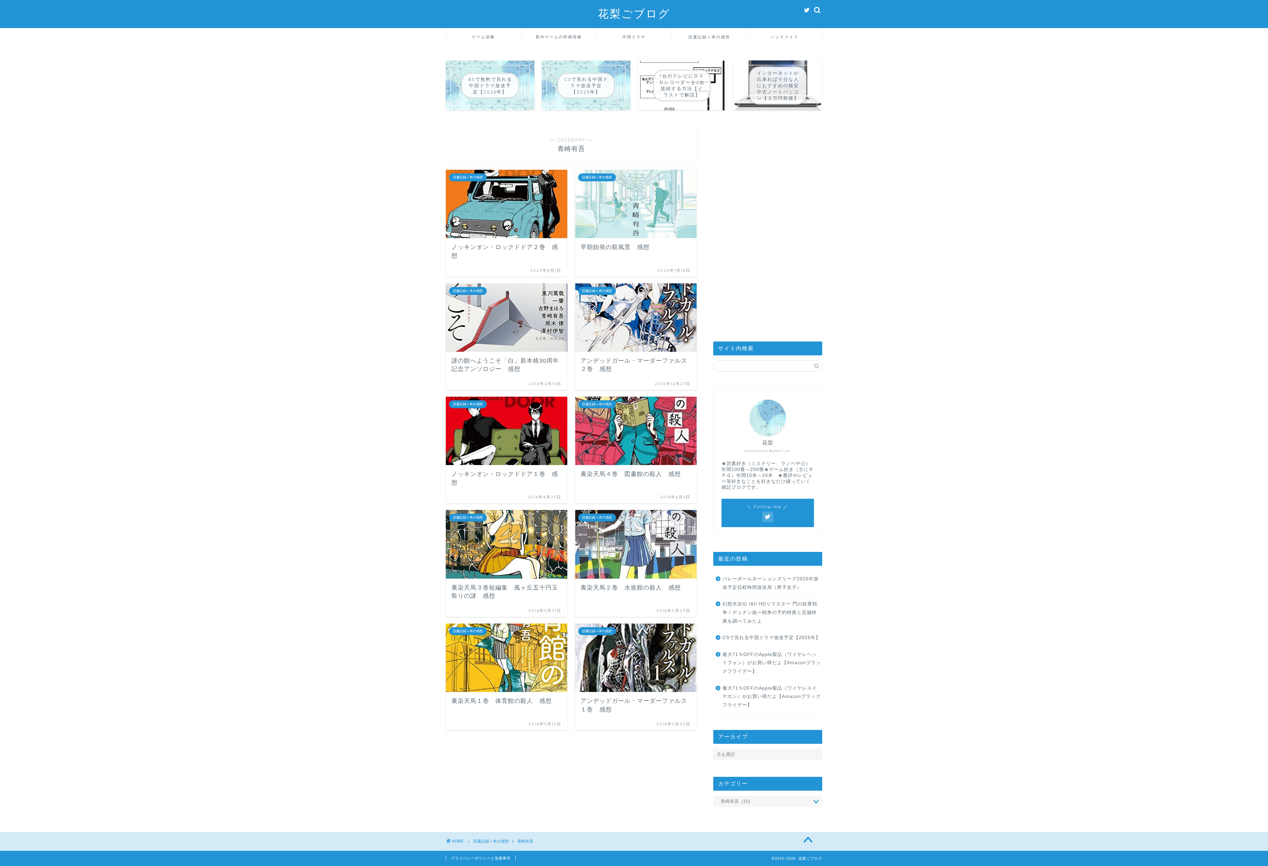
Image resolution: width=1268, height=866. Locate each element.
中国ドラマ (634, 36)
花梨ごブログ (634, 13)
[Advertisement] (767, 226)
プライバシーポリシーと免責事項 (481, 858)
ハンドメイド (784, 36)
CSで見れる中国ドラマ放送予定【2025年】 (771, 637)
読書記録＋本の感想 (709, 36)
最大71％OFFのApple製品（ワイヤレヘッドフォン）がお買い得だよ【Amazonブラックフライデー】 (771, 663)
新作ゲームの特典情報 (559, 36)
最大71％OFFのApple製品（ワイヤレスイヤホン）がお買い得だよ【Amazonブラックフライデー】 (771, 696)
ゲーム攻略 (483, 36)
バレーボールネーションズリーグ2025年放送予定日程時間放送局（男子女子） (770, 583)
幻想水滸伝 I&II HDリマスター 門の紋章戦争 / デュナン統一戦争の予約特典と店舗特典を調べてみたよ (769, 612)
